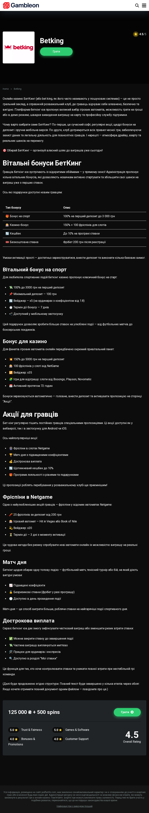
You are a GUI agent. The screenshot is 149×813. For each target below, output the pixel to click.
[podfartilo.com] (21, 5)
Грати (56, 51)
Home (6, 89)
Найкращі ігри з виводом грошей (74, 806)
